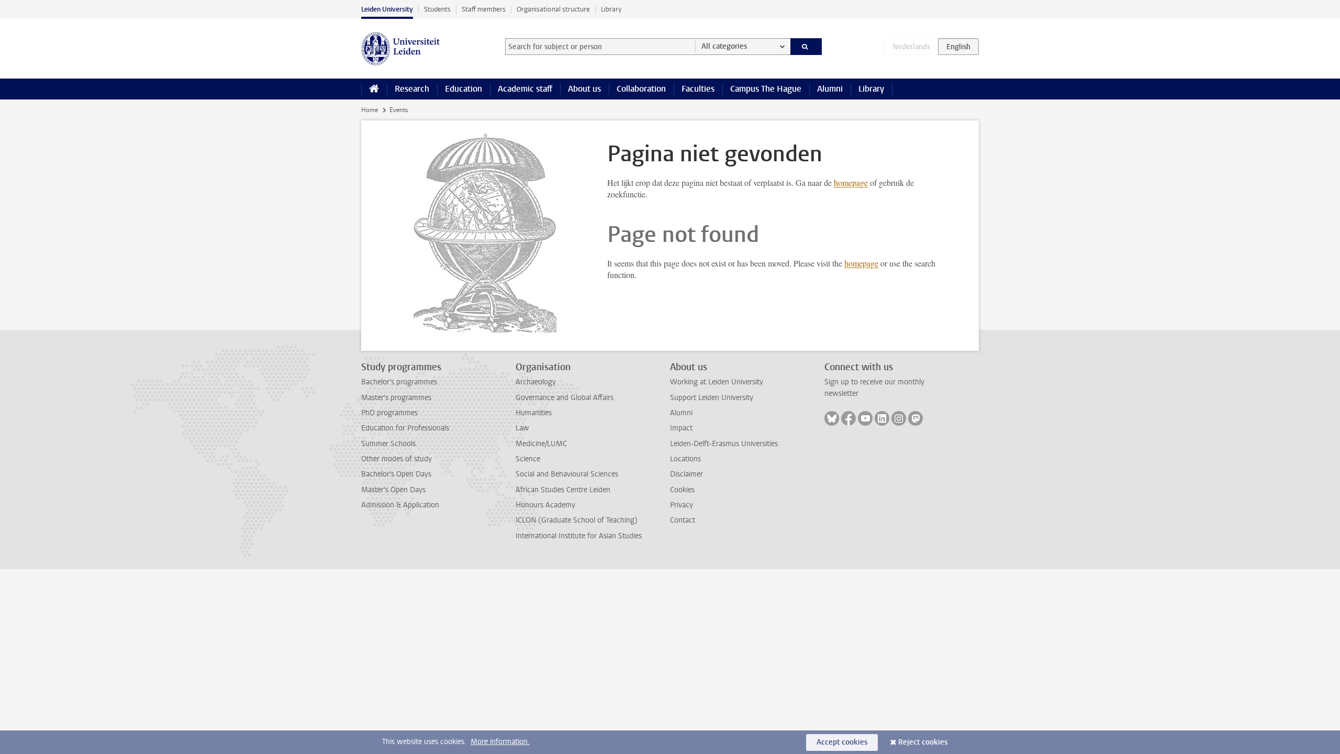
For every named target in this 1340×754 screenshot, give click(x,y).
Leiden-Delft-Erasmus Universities (724, 444)
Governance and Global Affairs (564, 398)
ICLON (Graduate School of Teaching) (577, 520)
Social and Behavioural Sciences (567, 474)
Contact (682, 520)
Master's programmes (396, 398)
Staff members (484, 9)
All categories (724, 46)
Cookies (682, 490)
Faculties (698, 88)
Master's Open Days (393, 490)
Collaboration (641, 88)
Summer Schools (388, 444)
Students (437, 9)
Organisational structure (553, 9)
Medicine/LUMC (541, 444)
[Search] (806, 46)
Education (463, 88)
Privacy (681, 505)
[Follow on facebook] (848, 418)
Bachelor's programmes (399, 382)
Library (611, 9)
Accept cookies (842, 742)
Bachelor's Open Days (396, 474)
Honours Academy (545, 505)
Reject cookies (922, 742)
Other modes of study (396, 459)
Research (412, 88)
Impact (681, 428)
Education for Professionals (405, 428)
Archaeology (536, 382)
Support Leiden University (711, 398)
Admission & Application (400, 505)
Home (369, 110)
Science (528, 459)
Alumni (830, 88)
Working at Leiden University (716, 382)
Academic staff (525, 88)
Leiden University (387, 9)
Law (522, 428)
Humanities (534, 413)
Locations (685, 459)
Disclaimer (686, 474)
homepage (851, 182)
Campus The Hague (765, 88)
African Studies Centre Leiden (563, 490)
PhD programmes (389, 413)
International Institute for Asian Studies (579, 536)
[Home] (374, 89)
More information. (500, 742)
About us (584, 88)
